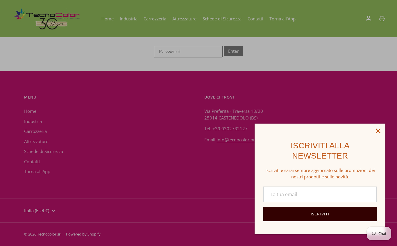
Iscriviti (320, 214)
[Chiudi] (378, 130)
